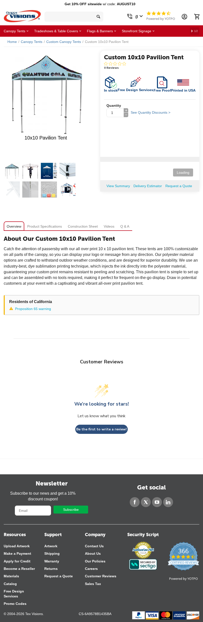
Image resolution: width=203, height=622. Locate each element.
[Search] (98, 16)
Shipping (52, 553)
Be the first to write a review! (101, 429)
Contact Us (94, 546)
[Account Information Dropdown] (184, 16)
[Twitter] (146, 502)
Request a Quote (58, 576)
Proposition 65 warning (33, 309)
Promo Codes (15, 604)
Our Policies (95, 561)
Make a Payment (17, 553)
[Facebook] (135, 502)
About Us (93, 553)
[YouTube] (157, 502)
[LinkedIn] (168, 502)
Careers (91, 569)
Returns (51, 569)
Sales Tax (93, 584)
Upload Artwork (17, 546)
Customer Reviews (100, 576)
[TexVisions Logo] (22, 14)
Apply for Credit (17, 561)
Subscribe (71, 510)
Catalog (10, 584)
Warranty (51, 561)
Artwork (50, 546)
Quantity (113, 105)
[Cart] (197, 16)
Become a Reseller (19, 569)
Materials (11, 576)
